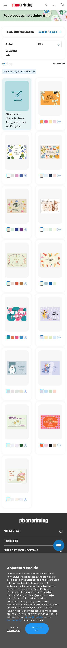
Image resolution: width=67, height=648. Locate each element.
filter (9, 64)
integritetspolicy (34, 617)
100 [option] (40, 44)
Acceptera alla (37, 629)
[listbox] (49, 44)
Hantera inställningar (13, 629)
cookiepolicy (14, 620)
